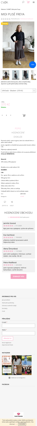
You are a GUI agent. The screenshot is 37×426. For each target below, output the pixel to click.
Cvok (3, 311)
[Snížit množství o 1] (10, 115)
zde (16, 424)
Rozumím (22, 424)
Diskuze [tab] (18, 137)
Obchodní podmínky (8, 303)
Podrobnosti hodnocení (26, 19)
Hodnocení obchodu (18, 212)
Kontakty (4, 308)
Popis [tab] (18, 128)
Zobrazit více (18, 276)
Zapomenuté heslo (7, 345)
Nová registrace (6, 342)
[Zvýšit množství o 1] (2, 115)
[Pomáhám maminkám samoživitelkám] (18, 415)
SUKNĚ (22, 196)
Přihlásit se (7, 338)
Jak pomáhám (6, 300)
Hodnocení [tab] (18, 132)
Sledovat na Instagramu (18, 378)
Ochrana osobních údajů (9, 305)
